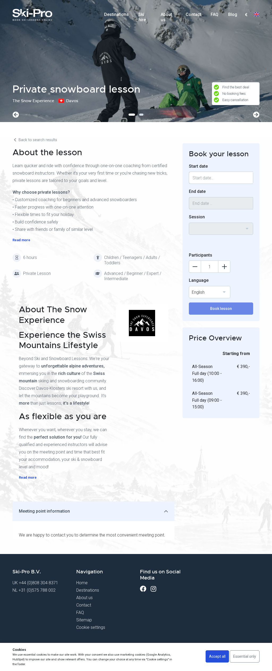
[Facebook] (143, 589)
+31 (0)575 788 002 (37, 590)
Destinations (116, 14)
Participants (200, 255)
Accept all (217, 656)
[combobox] (246, 15)
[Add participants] (224, 267)
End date (197, 191)
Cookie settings (90, 627)
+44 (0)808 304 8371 (38, 582)
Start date (198, 166)
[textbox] (246, 15)
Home (82, 582)
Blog (232, 14)
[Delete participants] (195, 267)
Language (199, 280)
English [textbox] (198, 292)
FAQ (214, 14)
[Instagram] (153, 589)
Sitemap (84, 619)
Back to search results (37, 140)
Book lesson (221, 308)
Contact (193, 14)
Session (197, 216)
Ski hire (142, 16)
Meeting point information (44, 511)
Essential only (244, 656)
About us (166, 16)
